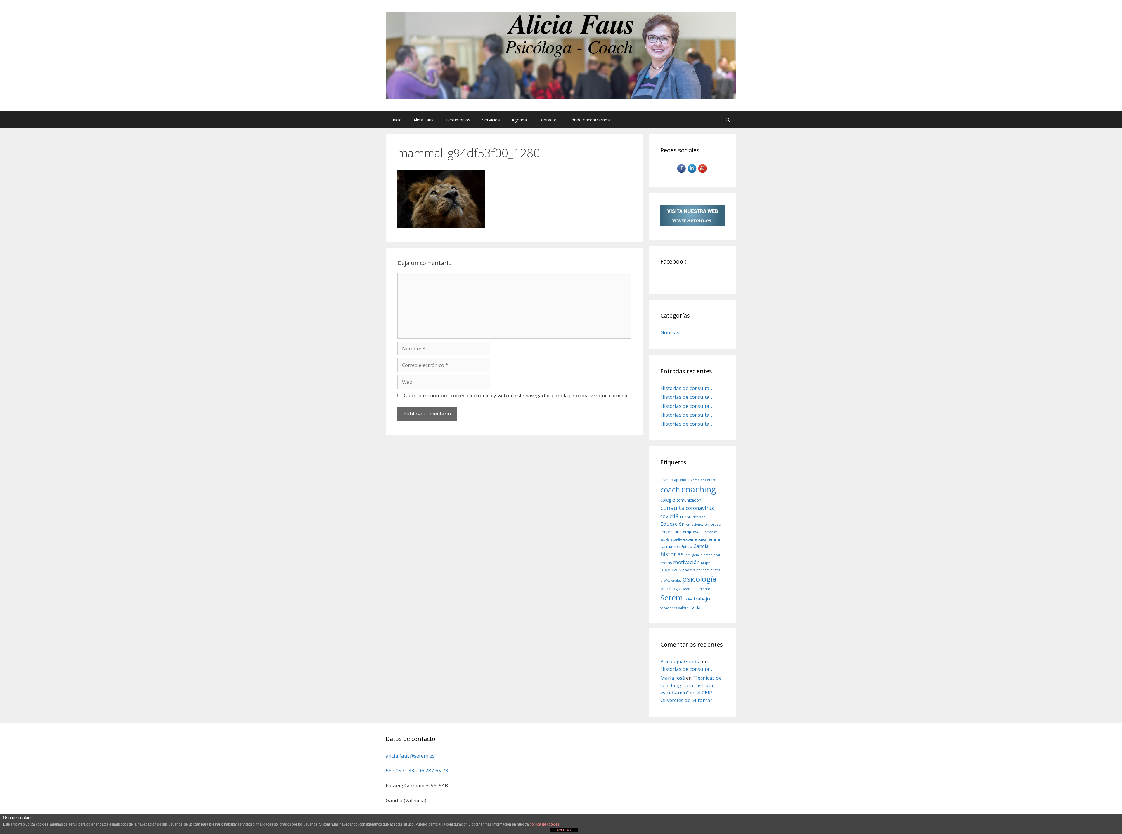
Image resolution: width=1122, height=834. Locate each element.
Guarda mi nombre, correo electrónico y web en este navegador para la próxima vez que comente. (517, 395)
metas (666, 562)
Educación (672, 523)
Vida (696, 607)
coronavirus (700, 507)
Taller (688, 599)
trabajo (702, 598)
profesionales (670, 581)
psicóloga (670, 588)
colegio (667, 500)
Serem (671, 597)
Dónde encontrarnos (589, 120)
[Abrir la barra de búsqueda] (727, 119)
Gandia (701, 546)
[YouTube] (703, 172)
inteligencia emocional (702, 555)
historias (671, 554)
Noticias (669, 332)
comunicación (688, 500)
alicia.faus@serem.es (410, 755)
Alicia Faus (423, 120)
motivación (686, 562)
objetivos (670, 569)
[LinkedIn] (692, 172)
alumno (666, 479)
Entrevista (710, 532)
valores (684, 607)
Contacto (548, 120)
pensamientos (708, 569)
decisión (699, 517)
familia (713, 539)
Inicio (397, 120)
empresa (712, 524)
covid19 (669, 516)
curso (686, 516)
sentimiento (700, 588)
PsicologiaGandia (680, 661)
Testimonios (457, 120)
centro (710, 479)
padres (688, 569)
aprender (682, 479)
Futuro (686, 546)
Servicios (491, 120)
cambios (697, 480)
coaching (698, 489)
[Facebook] (682, 172)
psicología (699, 579)
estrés (664, 539)
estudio (676, 539)
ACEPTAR (564, 830)
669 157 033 (400, 770)
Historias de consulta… (687, 388)
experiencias (694, 539)
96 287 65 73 (433, 770)
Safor (685, 589)
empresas (692, 531)
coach (670, 490)
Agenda (519, 120)
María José (672, 677)
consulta (672, 508)
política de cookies (544, 824)
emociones (694, 525)
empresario (671, 531)
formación (670, 546)
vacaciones (668, 608)
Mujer (705, 563)
